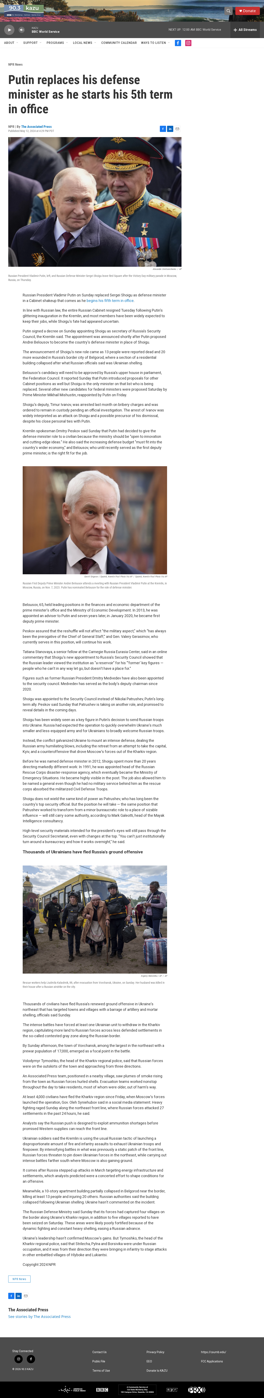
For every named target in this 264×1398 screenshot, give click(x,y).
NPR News (15, 64)
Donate (249, 11)
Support (30, 42)
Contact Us (99, 1352)
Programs (55, 42)
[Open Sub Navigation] (17, 42)
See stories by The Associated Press (39, 1316)
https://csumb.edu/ (213, 1352)
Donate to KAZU (157, 1370)
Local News (82, 42)
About (9, 42)
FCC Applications (212, 1361)
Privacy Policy (155, 1352)
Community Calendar (119, 42)
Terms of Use (101, 1370)
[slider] (28, 30)
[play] (9, 30)
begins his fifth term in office (110, 300)
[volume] (21, 30)
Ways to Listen (153, 42)
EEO (149, 1361)
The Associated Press (36, 127)
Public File (98, 1361)
